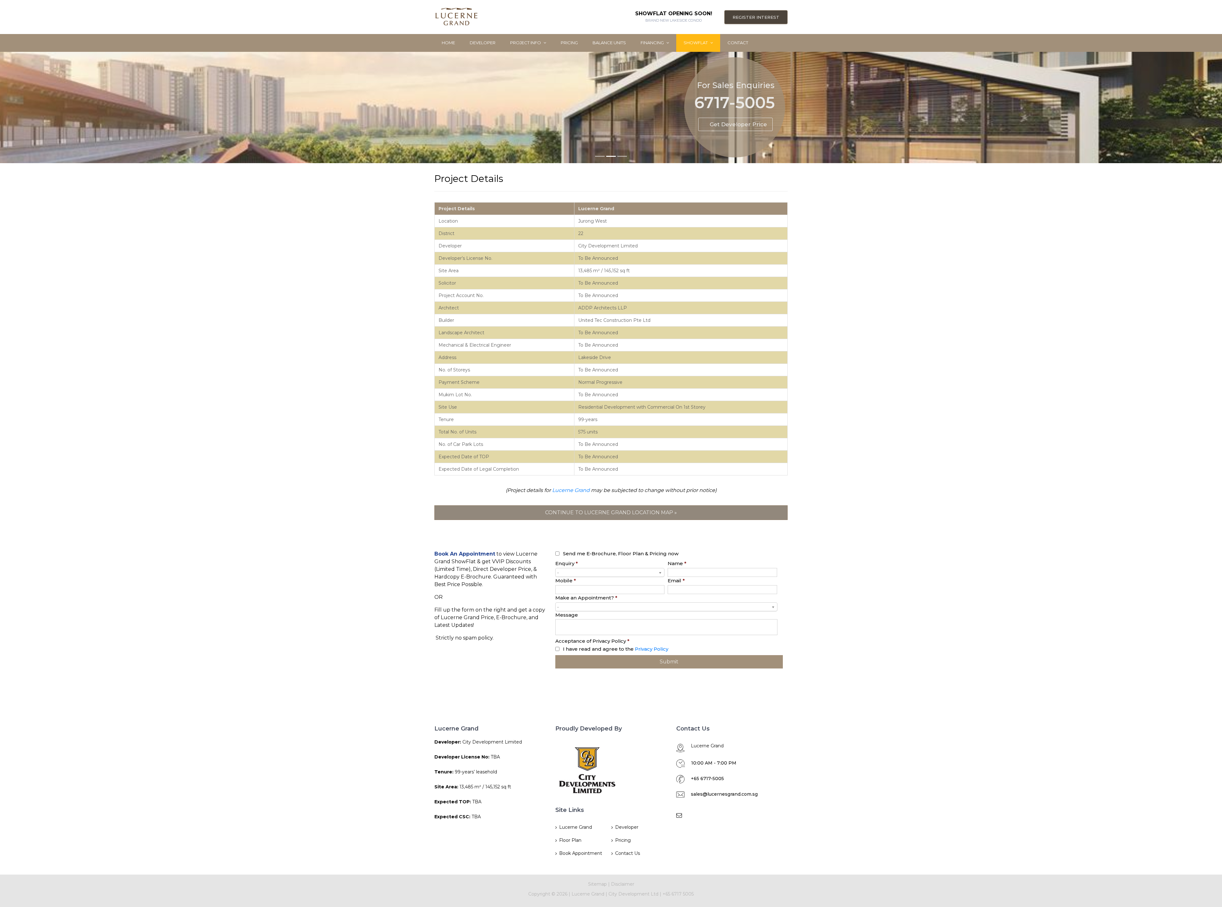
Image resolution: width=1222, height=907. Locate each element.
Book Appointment (580, 853)
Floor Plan (570, 840)
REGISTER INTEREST (756, 17)
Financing (653, 42)
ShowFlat (696, 42)
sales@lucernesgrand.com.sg (724, 794)
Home (448, 42)
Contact (737, 42)
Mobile (565, 581)
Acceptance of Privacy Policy (592, 641)
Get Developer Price (738, 124)
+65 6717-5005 (707, 778)
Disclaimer (622, 884)
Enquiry (566, 563)
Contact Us (627, 853)
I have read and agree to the (615, 649)
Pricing (569, 42)
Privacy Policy (651, 649)
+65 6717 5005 (678, 894)
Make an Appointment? (586, 598)
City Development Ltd (634, 894)
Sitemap (597, 884)
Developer (482, 42)
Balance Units (609, 42)
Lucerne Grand (571, 490)
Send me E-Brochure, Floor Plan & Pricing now (620, 553)
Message (566, 615)
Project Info (526, 42)
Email (676, 581)
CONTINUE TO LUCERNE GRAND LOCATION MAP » (611, 512)
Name (677, 563)
